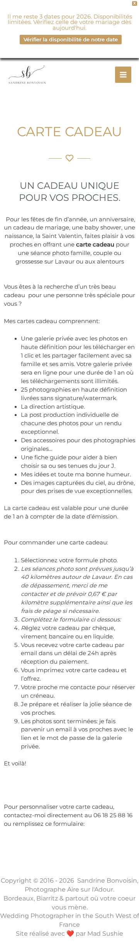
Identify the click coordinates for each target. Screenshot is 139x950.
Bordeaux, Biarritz (30, 898)
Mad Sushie (105, 933)
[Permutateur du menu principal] (123, 75)
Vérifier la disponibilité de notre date (71, 39)
